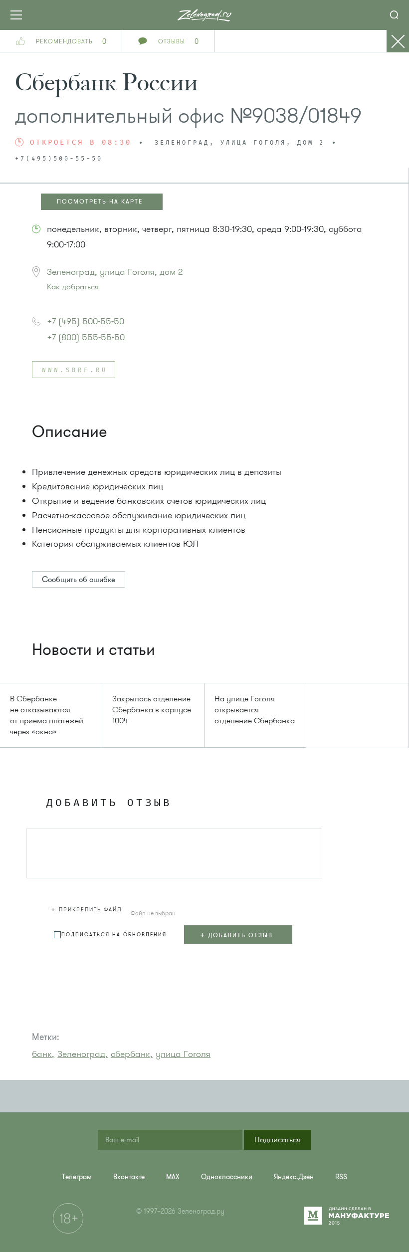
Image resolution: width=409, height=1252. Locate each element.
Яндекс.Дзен (294, 1177)
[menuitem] (77, 1177)
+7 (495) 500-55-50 (85, 321)
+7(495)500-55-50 (59, 159)
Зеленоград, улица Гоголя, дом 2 (115, 272)
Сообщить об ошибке (78, 579)
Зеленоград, (82, 1054)
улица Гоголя (183, 1054)
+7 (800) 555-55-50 (86, 337)
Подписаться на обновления (114, 934)
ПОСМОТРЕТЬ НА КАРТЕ (100, 202)
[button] (87, 907)
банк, (43, 1054)
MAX (173, 1177)
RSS (341, 1177)
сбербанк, (132, 1054)
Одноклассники (226, 1177)
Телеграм (77, 1177)
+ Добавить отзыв (236, 934)
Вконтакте (129, 1177)
